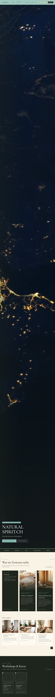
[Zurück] (49, 648)
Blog (29, 2)
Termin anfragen (22, 540)
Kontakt (32, 2)
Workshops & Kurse (19, 2)
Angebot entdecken (9, 540)
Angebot (13, 2)
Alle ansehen (49, 566)
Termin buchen (44, 2)
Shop (26, 2)
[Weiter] (51, 648)
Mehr (36, 2)
